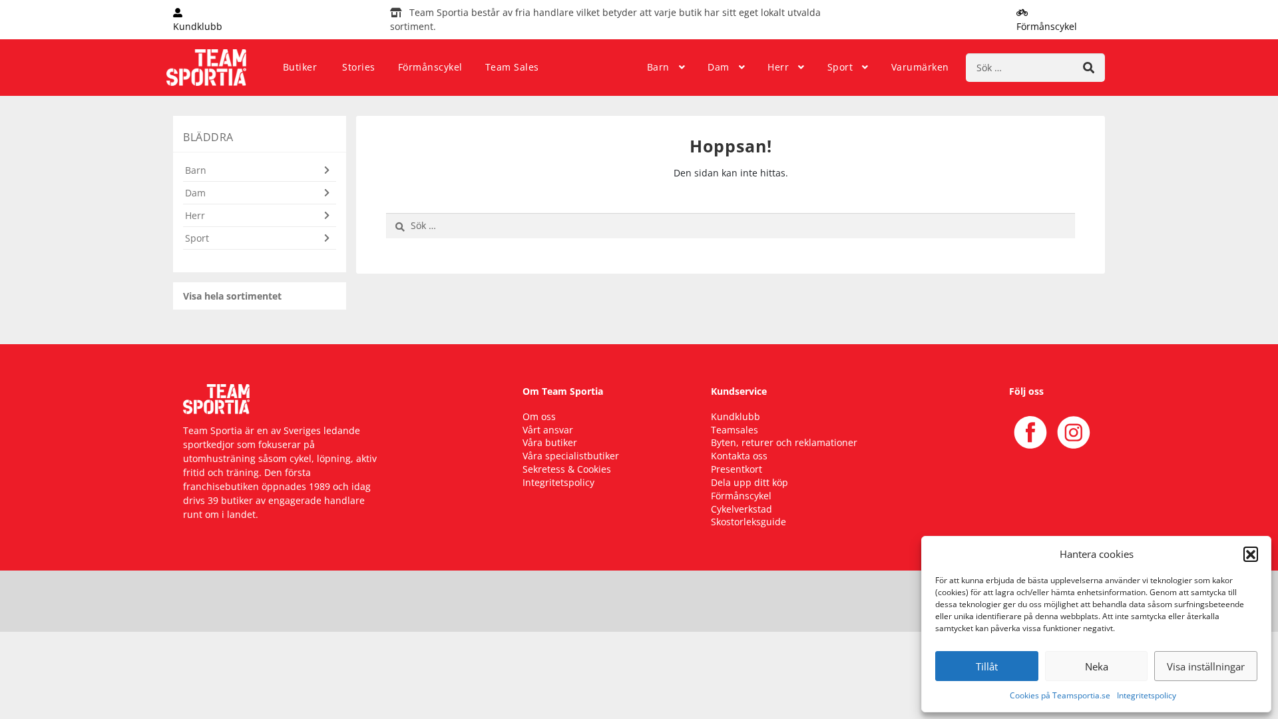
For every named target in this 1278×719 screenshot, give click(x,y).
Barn (658, 67)
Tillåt (987, 666)
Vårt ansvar (548, 429)
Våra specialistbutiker (571, 455)
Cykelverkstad (741, 509)
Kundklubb (735, 416)
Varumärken (920, 67)
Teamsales (734, 429)
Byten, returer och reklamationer (784, 442)
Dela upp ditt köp (749, 482)
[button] (1250, 554)
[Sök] (1088, 67)
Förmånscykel (430, 67)
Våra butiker (550, 442)
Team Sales (512, 67)
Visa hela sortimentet (232, 296)
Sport (840, 67)
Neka (1096, 666)
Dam (719, 67)
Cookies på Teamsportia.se (1060, 695)
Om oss (539, 416)
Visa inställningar (1206, 666)
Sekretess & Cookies (567, 469)
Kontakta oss (739, 455)
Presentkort (736, 469)
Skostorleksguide (748, 521)
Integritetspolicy (1146, 695)
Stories (358, 67)
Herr (778, 67)
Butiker (300, 67)
